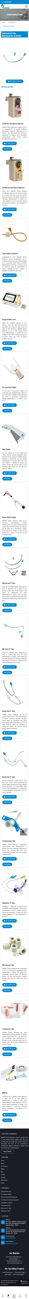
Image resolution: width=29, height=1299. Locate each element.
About (2, 1163)
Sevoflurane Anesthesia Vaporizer (13, 188)
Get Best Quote (10, 143)
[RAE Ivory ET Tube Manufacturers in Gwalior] (14, 631)
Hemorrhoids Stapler (9, 517)
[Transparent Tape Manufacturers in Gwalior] (14, 1010)
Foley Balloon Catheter (9, 253)
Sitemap (3, 1177)
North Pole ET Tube (8, 777)
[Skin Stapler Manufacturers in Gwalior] (14, 431)
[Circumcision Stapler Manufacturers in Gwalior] (14, 369)
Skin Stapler (6, 449)
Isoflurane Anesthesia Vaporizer (13, 124)
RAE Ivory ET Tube (8, 649)
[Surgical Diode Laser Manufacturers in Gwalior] (14, 301)
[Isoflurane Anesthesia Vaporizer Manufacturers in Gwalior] (14, 105)
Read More (7, 149)
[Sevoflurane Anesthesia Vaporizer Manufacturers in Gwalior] (14, 169)
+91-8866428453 (7, 2)
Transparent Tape (8, 1029)
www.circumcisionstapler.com (14, 1263)
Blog (2, 1171)
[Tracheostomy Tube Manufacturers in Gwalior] (14, 822)
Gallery (2, 1169)
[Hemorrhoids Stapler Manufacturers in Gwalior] (14, 499)
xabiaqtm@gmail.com (12, 1243)
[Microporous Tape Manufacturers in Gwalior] (14, 946)
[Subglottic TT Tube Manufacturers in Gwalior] (14, 884)
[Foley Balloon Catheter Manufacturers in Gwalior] (14, 235)
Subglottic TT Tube (8, 903)
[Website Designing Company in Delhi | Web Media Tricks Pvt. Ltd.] (24, 1282)
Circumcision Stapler (9, 387)
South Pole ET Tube (8, 711)
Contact (3, 1174)
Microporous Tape (8, 965)
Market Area (4, 1180)
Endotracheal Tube (6, 1205)
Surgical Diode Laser (9, 319)
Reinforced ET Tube (8, 583)
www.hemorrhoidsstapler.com (13, 1257)
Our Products (12, 22)
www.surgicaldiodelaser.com (13, 1261)
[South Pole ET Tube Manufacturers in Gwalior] (14, 693)
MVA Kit (4, 1093)
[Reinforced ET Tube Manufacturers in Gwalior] (14, 565)
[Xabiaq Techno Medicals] (5, 6)
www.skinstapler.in (13, 1259)
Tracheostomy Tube (8, 841)
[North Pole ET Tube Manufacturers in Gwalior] (14, 758)
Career (2, 1183)
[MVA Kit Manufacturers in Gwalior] (14, 1074)
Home (3, 22)
